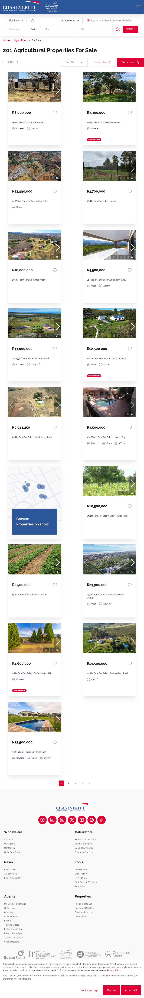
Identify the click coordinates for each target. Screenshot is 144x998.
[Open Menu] (138, 7)
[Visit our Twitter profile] (72, 820)
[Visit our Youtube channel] (82, 820)
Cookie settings (89, 990)
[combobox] (104, 20)
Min (47, 29)
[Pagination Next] (89, 783)
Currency (14, 29)
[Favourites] (55, 112)
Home (6, 40)
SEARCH (130, 29)
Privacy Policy (114, 970)
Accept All (131, 990)
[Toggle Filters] (117, 29)
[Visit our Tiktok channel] (101, 820)
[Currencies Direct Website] (117, 954)
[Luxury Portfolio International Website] (42, 954)
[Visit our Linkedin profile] (52, 820)
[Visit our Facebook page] (42, 820)
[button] (57, 90)
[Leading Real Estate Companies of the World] (51, 7)
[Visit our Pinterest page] (91, 820)
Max (83, 29)
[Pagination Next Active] (17, 62)
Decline (111, 990)
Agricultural (20, 40)
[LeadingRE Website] (66, 954)
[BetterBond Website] (14, 954)
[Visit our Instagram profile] (62, 820)
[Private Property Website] (89, 954)
